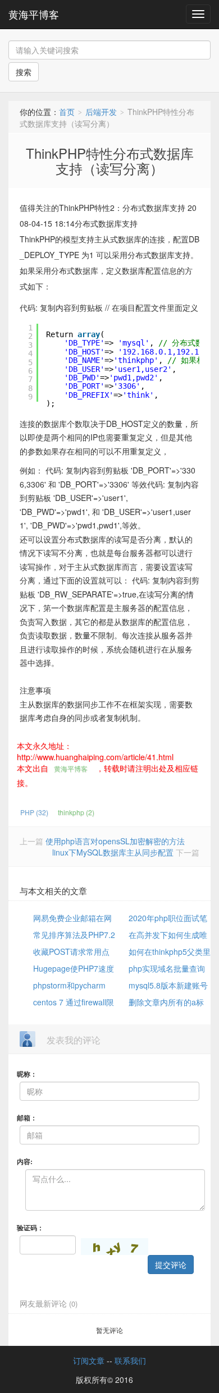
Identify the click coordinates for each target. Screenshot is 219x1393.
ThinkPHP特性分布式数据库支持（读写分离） (110, 160)
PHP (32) (34, 812)
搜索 (23, 71)
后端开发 (101, 111)
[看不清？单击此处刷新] (114, 1246)
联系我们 (130, 1360)
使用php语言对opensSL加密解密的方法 (115, 841)
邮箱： (27, 1117)
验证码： (30, 1227)
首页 (67, 111)
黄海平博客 (33, 14)
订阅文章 (88, 1360)
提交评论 (170, 1264)
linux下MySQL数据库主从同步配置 (113, 852)
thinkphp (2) (76, 812)
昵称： (27, 1074)
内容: (25, 1161)
